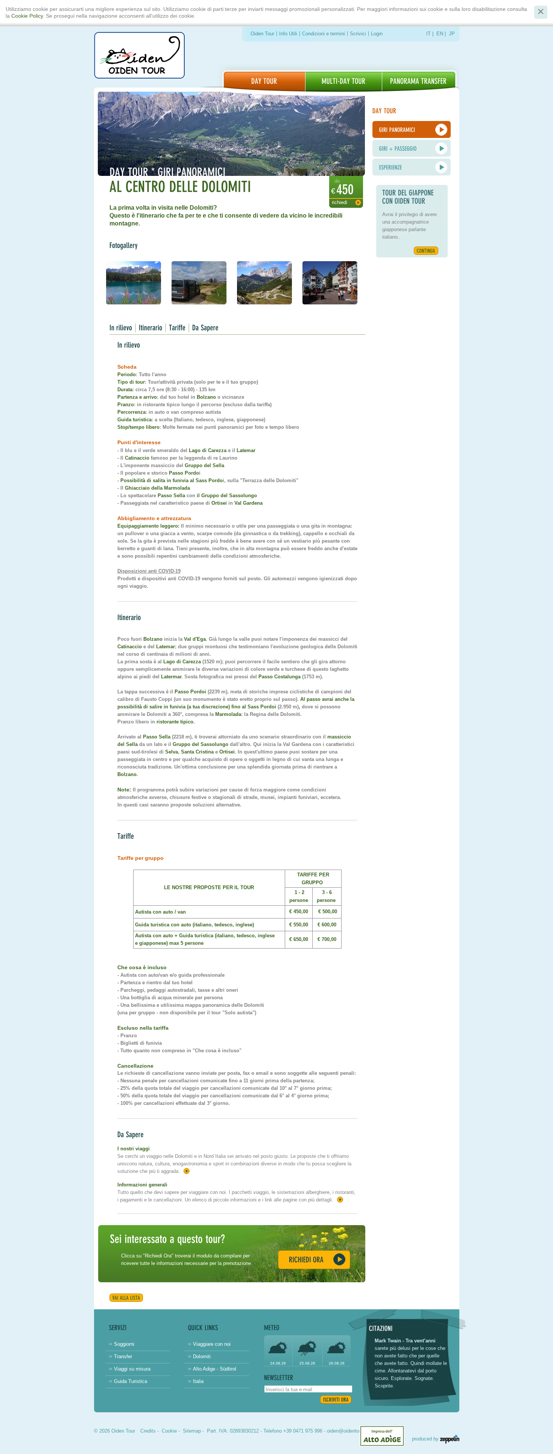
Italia (198, 1381)
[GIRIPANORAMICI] (411, 129)
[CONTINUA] (426, 251)
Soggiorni (124, 1344)
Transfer (123, 1356)
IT (428, 33)
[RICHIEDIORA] (314, 1259)
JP (452, 33)
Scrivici (358, 33)
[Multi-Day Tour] (343, 82)
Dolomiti (202, 1356)
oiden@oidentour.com (350, 1431)
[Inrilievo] (120, 328)
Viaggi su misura (132, 1369)
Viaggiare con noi (212, 1344)
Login (377, 33)
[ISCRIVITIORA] (335, 1399)
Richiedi (339, 202)
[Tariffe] (177, 328)
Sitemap (192, 1431)
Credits (148, 1431)
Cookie (169, 1431)
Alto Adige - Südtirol (214, 1369)
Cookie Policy (27, 16)
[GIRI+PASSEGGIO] (411, 148)
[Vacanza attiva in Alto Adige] (418, 82)
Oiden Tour (262, 33)
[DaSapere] (205, 328)
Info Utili (288, 33)
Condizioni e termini (323, 33)
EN (439, 33)
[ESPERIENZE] (411, 167)
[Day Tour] (264, 82)
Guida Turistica (130, 1381)
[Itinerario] (151, 328)
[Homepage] (139, 56)
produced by (426, 1439)
